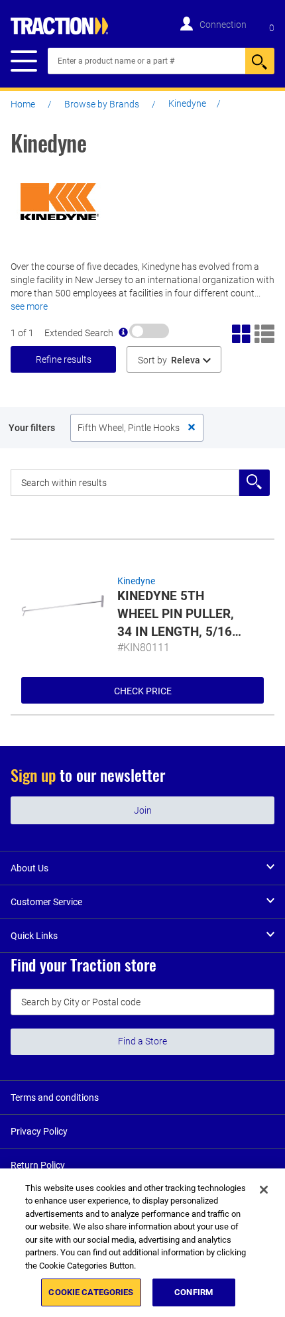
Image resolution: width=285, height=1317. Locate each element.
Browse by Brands (101, 104)
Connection (223, 24)
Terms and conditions (55, 1097)
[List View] (264, 332)
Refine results (63, 359)
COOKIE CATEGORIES (90, 1292)
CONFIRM (193, 1292)
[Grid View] (242, 332)
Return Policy (38, 1165)
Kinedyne (136, 581)
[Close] (263, 1189)
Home (23, 104)
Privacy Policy (39, 1131)
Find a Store (142, 1041)
